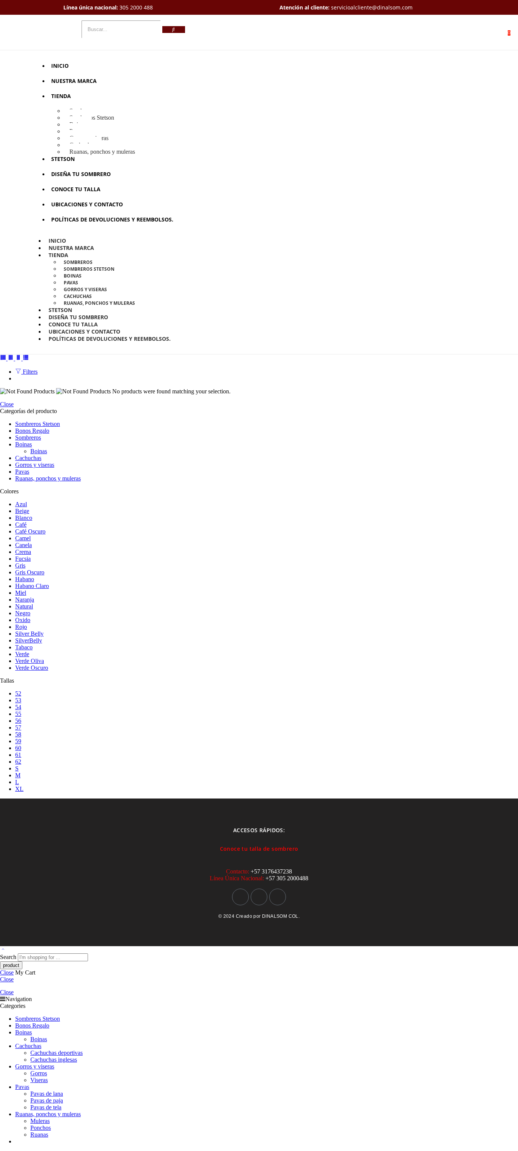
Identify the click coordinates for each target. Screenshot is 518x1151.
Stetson (63, 158)
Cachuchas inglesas (53, 1059)
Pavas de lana (46, 1093)
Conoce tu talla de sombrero (259, 848)
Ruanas (39, 1134)
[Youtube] (277, 897)
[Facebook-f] (259, 897)
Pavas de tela (45, 1107)
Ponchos (40, 1127)
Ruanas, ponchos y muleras (102, 151)
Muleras (40, 1121)
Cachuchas (78, 296)
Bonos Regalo (32, 430)
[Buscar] (173, 29)
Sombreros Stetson (91, 117)
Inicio (60, 65)
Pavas (71, 282)
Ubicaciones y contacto (87, 204)
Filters (29, 371)
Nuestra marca (74, 80)
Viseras (39, 1080)
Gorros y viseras (85, 289)
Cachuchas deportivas (56, 1053)
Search (9, 957)
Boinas (73, 276)
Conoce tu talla (75, 189)
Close (7, 404)
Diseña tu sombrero (81, 174)
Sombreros (78, 262)
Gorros (38, 1073)
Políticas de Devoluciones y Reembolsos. (112, 219)
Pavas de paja (46, 1100)
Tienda (61, 96)
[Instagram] (240, 897)
